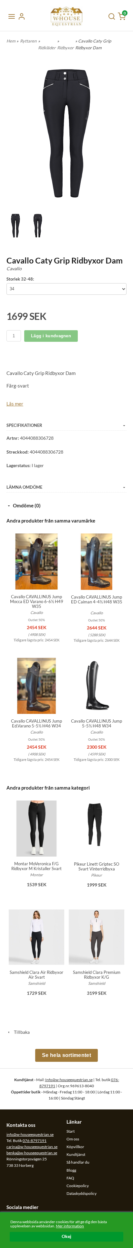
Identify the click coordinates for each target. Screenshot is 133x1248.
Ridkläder (47, 47)
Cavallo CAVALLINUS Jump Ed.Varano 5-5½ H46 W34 (36, 723)
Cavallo (14, 268)
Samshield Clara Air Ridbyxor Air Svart (36, 975)
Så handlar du (77, 1162)
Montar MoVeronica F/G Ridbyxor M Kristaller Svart (36, 866)
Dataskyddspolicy (81, 1193)
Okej (66, 1236)
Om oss (72, 1139)
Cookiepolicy (77, 1185)
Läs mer (14, 404)
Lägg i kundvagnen (51, 335)
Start (70, 1131)
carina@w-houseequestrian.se (31, 1146)
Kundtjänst (75, 1154)
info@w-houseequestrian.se (30, 1134)
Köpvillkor (75, 1146)
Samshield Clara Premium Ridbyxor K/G (96, 975)
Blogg (71, 1170)
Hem (10, 40)
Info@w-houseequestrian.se (69, 1079)
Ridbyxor (65, 47)
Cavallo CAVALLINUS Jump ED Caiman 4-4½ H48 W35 (96, 599)
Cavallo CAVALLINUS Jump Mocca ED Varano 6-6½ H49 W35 (36, 601)
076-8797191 (34, 1140)
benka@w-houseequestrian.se (31, 1152)
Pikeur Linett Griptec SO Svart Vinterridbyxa (96, 866)
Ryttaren (28, 40)
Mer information (70, 1226)
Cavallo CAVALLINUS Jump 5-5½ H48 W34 (96, 723)
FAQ (70, 1178)
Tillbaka (20, 1032)
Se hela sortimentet (66, 1055)
